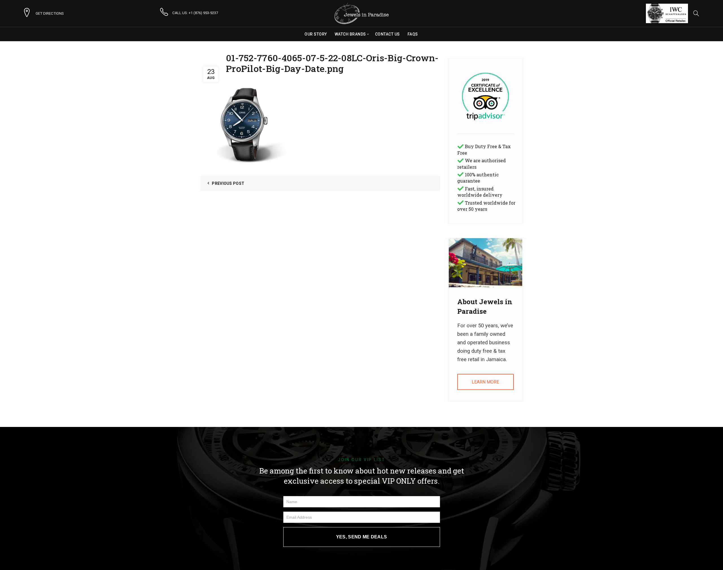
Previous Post (228, 183)
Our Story (315, 34)
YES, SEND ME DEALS (361, 536)
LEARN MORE (485, 382)
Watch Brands (350, 34)
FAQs (413, 34)
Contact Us (387, 34)
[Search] (696, 13)
